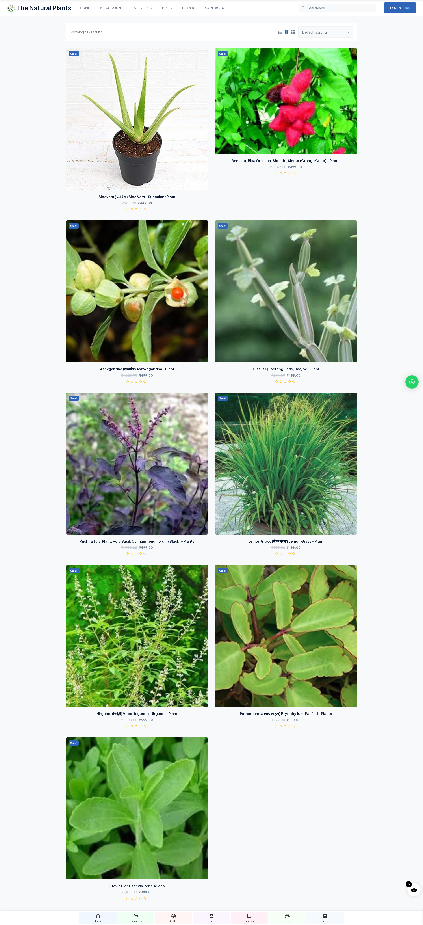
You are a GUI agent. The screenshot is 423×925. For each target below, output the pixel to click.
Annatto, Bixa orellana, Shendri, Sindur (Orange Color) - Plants (286, 160)
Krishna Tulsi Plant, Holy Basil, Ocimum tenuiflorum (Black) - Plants (137, 541)
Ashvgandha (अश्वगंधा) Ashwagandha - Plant (137, 369)
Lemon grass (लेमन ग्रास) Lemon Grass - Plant (286, 541)
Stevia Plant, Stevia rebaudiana (137, 886)
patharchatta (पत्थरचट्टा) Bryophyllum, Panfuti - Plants (286, 713)
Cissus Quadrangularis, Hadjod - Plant (286, 369)
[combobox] (325, 31)
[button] (412, 382)
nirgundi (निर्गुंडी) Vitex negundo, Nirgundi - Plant (137, 713)
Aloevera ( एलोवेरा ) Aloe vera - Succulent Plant (137, 196)
